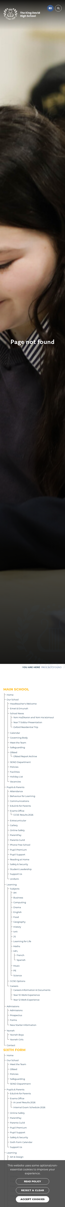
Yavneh (11, 1030)
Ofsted (13, 752)
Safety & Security (19, 864)
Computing (19, 902)
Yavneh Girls (16, 1039)
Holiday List (16, 776)
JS (14, 936)
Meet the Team (18, 742)
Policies (14, 766)
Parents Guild (17, 839)
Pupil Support (17, 854)
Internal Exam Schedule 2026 (29, 1107)
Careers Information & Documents (31, 990)
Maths (16, 946)
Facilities (15, 771)
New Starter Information (23, 1024)
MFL (15, 951)
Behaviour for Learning (22, 796)
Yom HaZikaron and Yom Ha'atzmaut (33, 717)
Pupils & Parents (15, 787)
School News (17, 713)
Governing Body (19, 737)
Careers (14, 986)
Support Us (16, 873)
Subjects (14, 888)
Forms (13, 1020)
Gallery (14, 825)
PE (14, 970)
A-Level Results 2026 (24, 1102)
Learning (12, 884)
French (20, 955)
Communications (19, 801)
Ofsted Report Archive (25, 756)
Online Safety (17, 830)
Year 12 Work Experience (26, 999)
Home (10, 694)
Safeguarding (17, 747)
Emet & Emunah (19, 708)
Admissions (13, 1006)
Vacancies (15, 781)
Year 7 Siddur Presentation (27, 722)
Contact (11, 1045)
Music (16, 965)
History (17, 926)
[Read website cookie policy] (32, 1181)
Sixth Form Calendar (21, 1142)
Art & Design (17, 1156)
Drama (17, 907)
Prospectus (16, 1015)
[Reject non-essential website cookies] (32, 1190)
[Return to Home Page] (21, 14)
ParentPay (15, 835)
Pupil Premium (18, 849)
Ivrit (15, 931)
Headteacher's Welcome (23, 703)
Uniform (14, 878)
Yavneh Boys (17, 1034)
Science (17, 975)
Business (18, 897)
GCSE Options (17, 981)
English (17, 912)
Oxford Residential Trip (25, 727)
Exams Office (17, 810)
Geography (19, 921)
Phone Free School (20, 844)
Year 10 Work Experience (26, 994)
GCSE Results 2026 (23, 814)
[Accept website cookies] (32, 1199)
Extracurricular (18, 820)
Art (14, 892)
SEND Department (20, 762)
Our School (13, 699)
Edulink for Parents (20, 805)
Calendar (15, 732)
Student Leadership (21, 869)
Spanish (21, 959)
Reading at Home (19, 859)
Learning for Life (22, 941)
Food (16, 917)
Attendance (16, 791)
